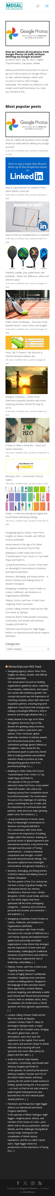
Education (27, 63)
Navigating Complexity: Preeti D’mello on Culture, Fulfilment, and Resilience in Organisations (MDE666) (26, 592)
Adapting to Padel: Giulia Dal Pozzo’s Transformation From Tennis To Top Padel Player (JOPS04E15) (27, 556)
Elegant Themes (28, 1188)
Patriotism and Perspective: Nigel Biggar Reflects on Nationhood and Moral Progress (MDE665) (27, 632)
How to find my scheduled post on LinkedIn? (27, 234)
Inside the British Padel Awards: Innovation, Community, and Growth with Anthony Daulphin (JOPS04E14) (27, 620)
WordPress (29, 1192)
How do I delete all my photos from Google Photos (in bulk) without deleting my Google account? (27, 54)
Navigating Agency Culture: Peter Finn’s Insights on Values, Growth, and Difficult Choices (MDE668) (25, 536)
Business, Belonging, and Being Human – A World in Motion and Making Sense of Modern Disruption (27, 580)
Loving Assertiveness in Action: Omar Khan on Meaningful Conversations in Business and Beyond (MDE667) (27, 568)
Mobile (36, 63)
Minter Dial (13, 59)
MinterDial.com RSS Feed (24, 666)
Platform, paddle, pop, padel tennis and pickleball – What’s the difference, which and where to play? (27, 276)
